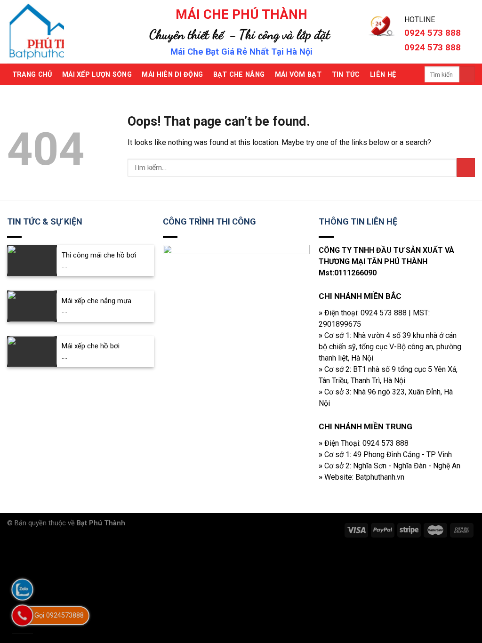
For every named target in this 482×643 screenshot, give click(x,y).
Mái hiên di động (172, 75)
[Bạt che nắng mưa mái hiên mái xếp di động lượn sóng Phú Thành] (60, 32)
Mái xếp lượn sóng (97, 75)
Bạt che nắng (239, 75)
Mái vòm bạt (298, 75)
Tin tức (346, 75)
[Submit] (467, 74)
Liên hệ (383, 75)
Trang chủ (32, 75)
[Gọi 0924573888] (22, 615)
